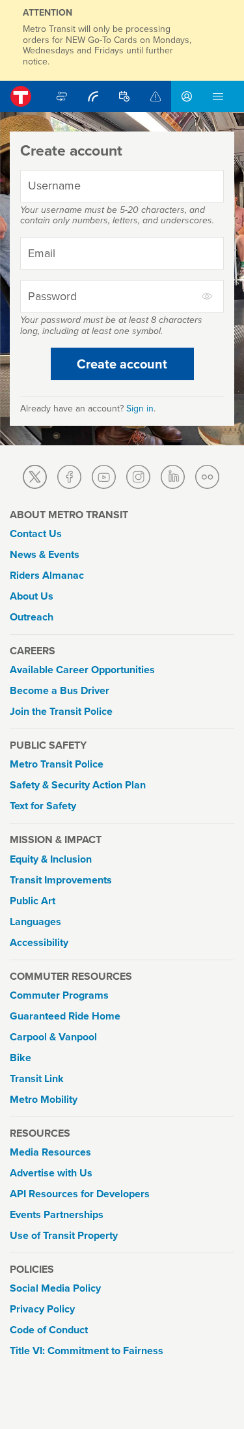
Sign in (140, 408)
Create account (122, 364)
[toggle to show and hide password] (207, 296)
